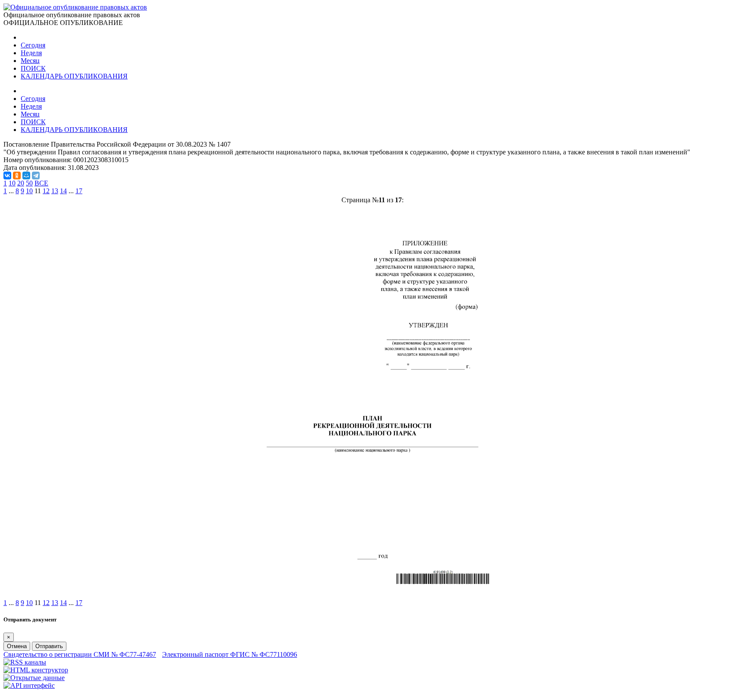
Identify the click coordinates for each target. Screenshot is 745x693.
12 (46, 190)
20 (20, 183)
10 (12, 183)
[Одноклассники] (17, 175)
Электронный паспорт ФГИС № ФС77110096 (229, 654)
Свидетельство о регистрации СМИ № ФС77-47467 (79, 654)
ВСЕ (41, 183)
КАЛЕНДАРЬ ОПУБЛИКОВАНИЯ (74, 76)
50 (29, 183)
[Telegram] (36, 175)
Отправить (49, 646)
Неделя (31, 52)
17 (78, 190)
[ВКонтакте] (7, 175)
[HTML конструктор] (35, 670)
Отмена (17, 646)
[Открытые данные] (34, 677)
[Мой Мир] (26, 175)
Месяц (30, 60)
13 (54, 190)
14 (63, 190)
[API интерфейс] (29, 685)
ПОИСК (33, 68)
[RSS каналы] (24, 662)
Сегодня (33, 45)
